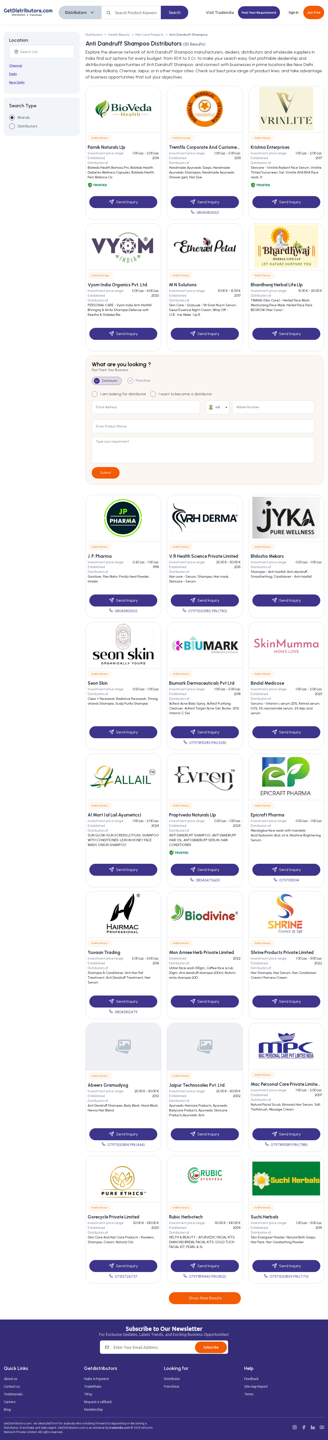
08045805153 (207, 212)
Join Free (314, 12)
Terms (249, 1394)
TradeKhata (92, 1386)
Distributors (76, 12)
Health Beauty (119, 35)
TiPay (88, 1394)
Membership (93, 1409)
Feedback (251, 1379)
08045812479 (126, 1012)
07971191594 (289, 880)
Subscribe (211, 1347)
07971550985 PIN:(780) (207, 611)
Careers (10, 1402)
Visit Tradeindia (220, 12)
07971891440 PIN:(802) (207, 1276)
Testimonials (13, 1394)
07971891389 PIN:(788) (289, 1144)
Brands (24, 117)
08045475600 (208, 880)
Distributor (172, 1379)
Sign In (293, 12)
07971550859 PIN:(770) (289, 1276)
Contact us (12, 1386)
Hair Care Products (149, 35)
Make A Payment (96, 1379)
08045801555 (126, 611)
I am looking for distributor (123, 394)
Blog (7, 1409)
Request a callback (98, 1402)
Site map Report (256, 1386)
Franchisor (172, 1386)
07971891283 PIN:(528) (207, 742)
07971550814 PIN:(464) (126, 1144)
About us (10, 1379)
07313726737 (126, 1276)
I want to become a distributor (185, 394)
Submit (105, 473)
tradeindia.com (119, 1427)
